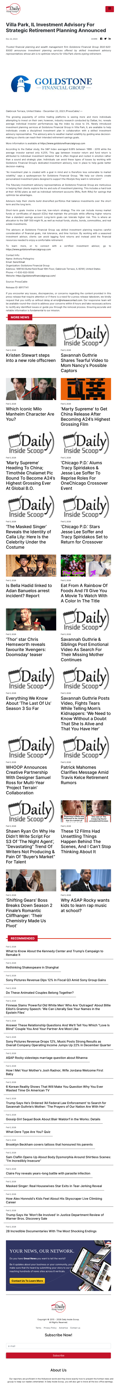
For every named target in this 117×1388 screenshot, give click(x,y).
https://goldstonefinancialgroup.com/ (36, 275)
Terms (38, 1328)
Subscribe (58, 1355)
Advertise (63, 1328)
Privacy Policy (50, 1328)
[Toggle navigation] (109, 9)
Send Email (19, 262)
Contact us (75, 1328)
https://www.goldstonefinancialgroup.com (62, 143)
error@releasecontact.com (67, 300)
